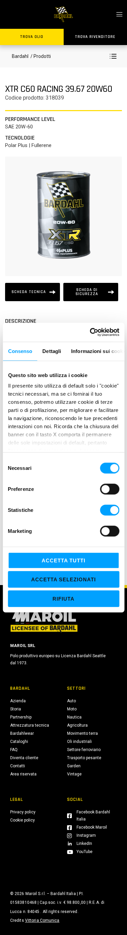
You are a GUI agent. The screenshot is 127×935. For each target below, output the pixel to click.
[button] (113, 56)
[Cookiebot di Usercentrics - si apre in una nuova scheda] (90, 332)
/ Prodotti (40, 56)
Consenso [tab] (20, 351)
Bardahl (20, 56)
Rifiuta (63, 598)
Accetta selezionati (63, 579)
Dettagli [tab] (51, 351)
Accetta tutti (63, 560)
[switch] (109, 488)
